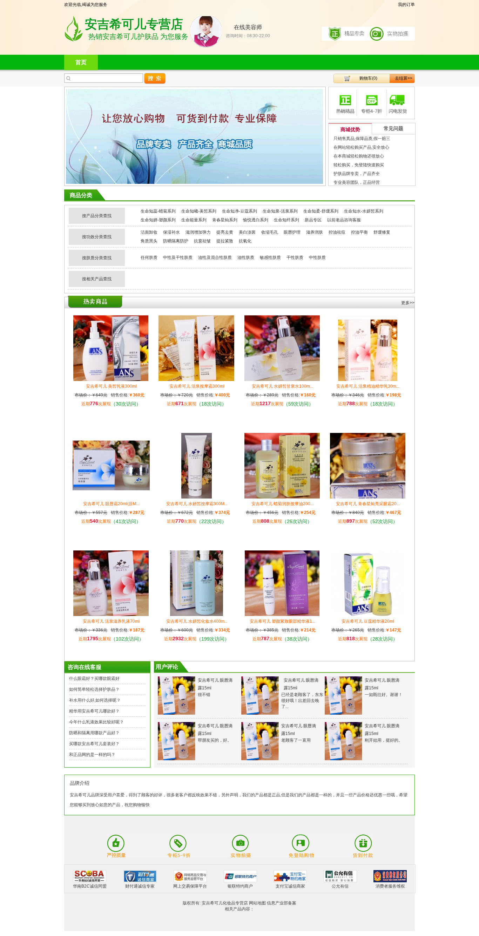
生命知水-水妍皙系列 (363, 211)
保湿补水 (171, 232)
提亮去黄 (224, 232)
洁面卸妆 (149, 232)
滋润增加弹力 (198, 232)
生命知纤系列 (286, 220)
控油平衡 (359, 232)
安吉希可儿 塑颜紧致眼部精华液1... (282, 621)
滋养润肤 (314, 232)
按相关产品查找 (97, 278)
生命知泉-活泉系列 (280, 211)
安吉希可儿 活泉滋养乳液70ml (111, 621)
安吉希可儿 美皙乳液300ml (111, 386)
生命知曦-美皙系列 (198, 211)
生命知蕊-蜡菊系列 (158, 211)
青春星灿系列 (224, 220)
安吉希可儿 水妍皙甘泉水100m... (282, 386)
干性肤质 (294, 257)
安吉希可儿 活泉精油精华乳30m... (367, 386)
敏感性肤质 (270, 257)
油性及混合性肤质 (215, 257)
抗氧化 (245, 241)
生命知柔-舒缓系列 (320, 211)
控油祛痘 (337, 232)
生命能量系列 (194, 220)
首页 (81, 62)
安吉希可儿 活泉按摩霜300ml (196, 386)
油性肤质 (245, 257)
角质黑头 (149, 241)
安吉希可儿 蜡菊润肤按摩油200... (282, 503)
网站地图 (257, 903)
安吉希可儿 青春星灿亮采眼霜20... (368, 503)
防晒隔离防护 (175, 241)
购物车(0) (368, 78)
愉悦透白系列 (255, 220)
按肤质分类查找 (97, 257)
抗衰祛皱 (202, 241)
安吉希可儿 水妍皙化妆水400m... (197, 621)
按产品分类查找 (97, 215)
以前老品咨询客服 (344, 220)
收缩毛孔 (269, 232)
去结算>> (403, 78)
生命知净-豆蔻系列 (239, 211)
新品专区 (313, 220)
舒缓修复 (381, 232)
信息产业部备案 (281, 903)
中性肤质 (317, 257)
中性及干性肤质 (178, 257)
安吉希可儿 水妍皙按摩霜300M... (197, 503)
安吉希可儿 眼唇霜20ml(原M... (111, 503)
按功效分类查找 (97, 236)
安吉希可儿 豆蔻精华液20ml (368, 621)
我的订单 (406, 4)
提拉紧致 (224, 241)
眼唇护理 (292, 232)
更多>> (407, 302)
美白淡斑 (247, 232)
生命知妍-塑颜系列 (158, 220)
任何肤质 (149, 257)
